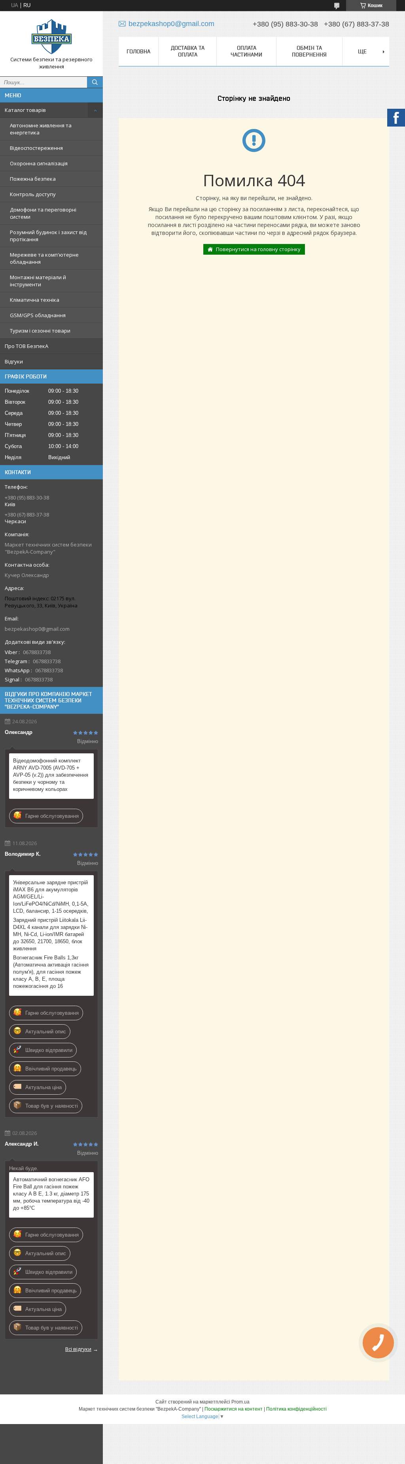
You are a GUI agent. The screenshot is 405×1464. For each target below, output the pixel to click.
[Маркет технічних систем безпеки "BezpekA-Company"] (51, 36)
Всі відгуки (78, 1348)
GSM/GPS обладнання (38, 315)
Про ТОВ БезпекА (26, 346)
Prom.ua (240, 1402)
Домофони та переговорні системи (43, 213)
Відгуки (14, 361)
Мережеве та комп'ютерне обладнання (44, 258)
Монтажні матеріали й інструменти (38, 281)
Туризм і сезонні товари (40, 330)
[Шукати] (95, 82)
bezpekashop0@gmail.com (37, 628)
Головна (138, 51)
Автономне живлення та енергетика (41, 129)
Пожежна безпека (33, 178)
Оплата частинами (246, 51)
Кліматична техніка (34, 299)
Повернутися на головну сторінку (258, 249)
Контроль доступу (33, 194)
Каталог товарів (25, 109)
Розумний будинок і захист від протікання (48, 236)
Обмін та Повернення (309, 51)
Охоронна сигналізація (39, 163)
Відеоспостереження (36, 147)
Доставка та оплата (187, 51)
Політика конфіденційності (296, 1409)
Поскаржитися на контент (233, 1409)
